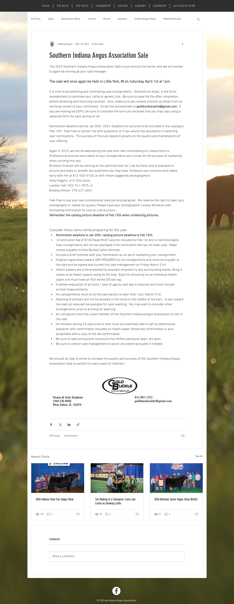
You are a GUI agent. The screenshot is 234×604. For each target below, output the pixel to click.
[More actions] (182, 44)
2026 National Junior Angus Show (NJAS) (175, 499)
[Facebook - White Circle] (116, 591)
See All (199, 456)
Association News (70, 18)
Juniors (92, 18)
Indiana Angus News (145, 18)
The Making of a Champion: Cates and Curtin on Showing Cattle (115, 501)
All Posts (36, 18)
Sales (51, 18)
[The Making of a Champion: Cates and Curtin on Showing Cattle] (117, 478)
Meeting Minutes (172, 18)
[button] (82, 6)
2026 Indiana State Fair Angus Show (54, 499)
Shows (106, 18)
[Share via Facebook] (51, 424)
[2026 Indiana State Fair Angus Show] (57, 478)
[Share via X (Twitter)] (60, 424)
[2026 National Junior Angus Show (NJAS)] (176, 478)
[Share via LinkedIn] (69, 424)
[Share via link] (78, 424)
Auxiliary (122, 18)
